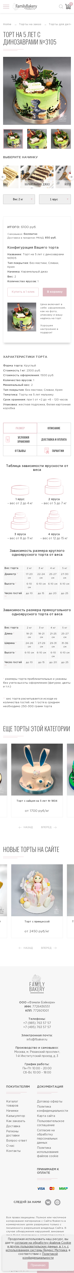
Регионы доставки (13, 1133)
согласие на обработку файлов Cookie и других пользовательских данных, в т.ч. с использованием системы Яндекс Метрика (38, 1247)
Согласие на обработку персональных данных (47, 1136)
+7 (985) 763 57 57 (37, 1023)
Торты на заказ (30, 24)
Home (7, 24)
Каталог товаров (12, 1103)
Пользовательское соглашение (50, 1123)
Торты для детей (61, 24)
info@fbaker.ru (37, 1039)
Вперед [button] (46, 827)
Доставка (13, 1126)
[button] (3, 177)
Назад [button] (28, 827)
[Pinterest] (57, 1202)
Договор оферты (49, 1101)
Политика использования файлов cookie (47, 1152)
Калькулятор (15, 1116)
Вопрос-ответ (16, 1141)
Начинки (12, 1111)
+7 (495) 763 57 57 (37, 1027)
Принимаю (38, 1265)
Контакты (13, 1151)
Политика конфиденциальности (52, 1109)
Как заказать (15, 1121)
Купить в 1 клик (23, 292)
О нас (10, 1146)
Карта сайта (46, 1116)
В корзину (54, 292)
